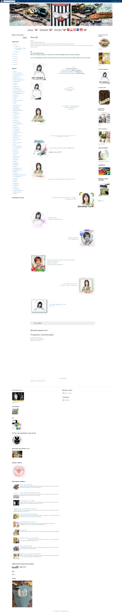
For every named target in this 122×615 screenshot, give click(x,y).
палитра (15, 134)
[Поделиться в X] (38, 323)
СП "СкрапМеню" (17, 176)
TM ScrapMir (16, 88)
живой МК (15, 185)
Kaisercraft (15, 153)
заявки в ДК (15, 117)
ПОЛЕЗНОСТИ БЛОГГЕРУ (19, 175)
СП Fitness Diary (16, 73)
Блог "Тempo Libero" (68, 283)
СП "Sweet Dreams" (17, 124)
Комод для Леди (23, 530)
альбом (14, 83)
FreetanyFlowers (16, 135)
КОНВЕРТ (15, 164)
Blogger (67, 611)
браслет (14, 181)
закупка (15, 187)
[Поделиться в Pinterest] (41, 323)
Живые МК (15, 108)
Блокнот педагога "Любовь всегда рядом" (20, 48)
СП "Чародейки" (16, 147)
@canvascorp (81, 73)
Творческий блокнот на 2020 (26, 546)
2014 (15, 64)
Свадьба (15, 178)
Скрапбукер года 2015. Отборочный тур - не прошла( (25, 508)
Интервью (15, 163)
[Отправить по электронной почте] (34, 323)
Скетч (14, 149)
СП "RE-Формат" (17, 146)
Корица (14, 166)
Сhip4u (14, 115)
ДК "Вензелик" (16, 78)
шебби (14, 193)
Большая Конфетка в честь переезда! (27, 522)
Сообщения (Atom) (41, 380)
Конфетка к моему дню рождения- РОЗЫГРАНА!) (30, 554)
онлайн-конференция (17, 190)
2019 (15, 54)
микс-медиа (15, 188)
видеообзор (15, 183)
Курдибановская (16, 169)
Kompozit (15, 137)
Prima (14, 154)
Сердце (14, 180)
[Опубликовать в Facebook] (39, 323)
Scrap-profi (15, 127)
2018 (15, 56)
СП (14, 103)
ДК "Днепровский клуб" (18, 91)
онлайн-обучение (16, 192)
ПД (14, 144)
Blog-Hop (15, 120)
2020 (15, 44)
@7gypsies (79, 71)
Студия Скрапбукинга (17, 79)
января (16, 51)
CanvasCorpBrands (17, 90)
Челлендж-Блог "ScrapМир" (68, 106)
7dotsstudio (15, 107)
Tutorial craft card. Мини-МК (26, 484)
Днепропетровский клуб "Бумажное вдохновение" (59, 260)
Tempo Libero (16, 129)
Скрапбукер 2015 (16, 132)
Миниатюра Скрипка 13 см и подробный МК (29, 538)
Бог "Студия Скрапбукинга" (55, 304)
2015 (15, 62)
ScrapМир (15, 86)
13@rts (14, 119)
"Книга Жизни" (16, 105)
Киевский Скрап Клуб (73, 237)
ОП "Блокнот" (16, 113)
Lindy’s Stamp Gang (17, 74)
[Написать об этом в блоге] (36, 323)
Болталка (15, 159)
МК (14, 71)
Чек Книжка (15, 81)
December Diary (16, 122)
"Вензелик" (71, 148)
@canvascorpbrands (71, 68)
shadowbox (15, 158)
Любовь (15, 171)
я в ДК (14, 125)
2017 (15, 58)
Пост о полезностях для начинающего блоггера (30, 492)
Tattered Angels (16, 156)
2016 (15, 60)
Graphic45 (15, 95)
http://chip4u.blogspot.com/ (64, 197)
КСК (14, 85)
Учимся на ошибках (17, 100)
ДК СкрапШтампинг (17, 93)
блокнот (15, 112)
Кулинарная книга (17, 168)
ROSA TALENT (16, 139)
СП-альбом (15, 130)
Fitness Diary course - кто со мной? (27, 500)
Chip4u (14, 101)
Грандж (14, 161)
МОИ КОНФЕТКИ (17, 110)
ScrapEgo (50, 217)
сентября (17, 46)
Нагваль (15, 173)
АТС (14, 141)
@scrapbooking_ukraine (69, 89)
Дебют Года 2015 (16, 142)
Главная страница (62, 378)
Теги (14, 98)
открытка (15, 76)
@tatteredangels (76, 70)
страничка (15, 151)
